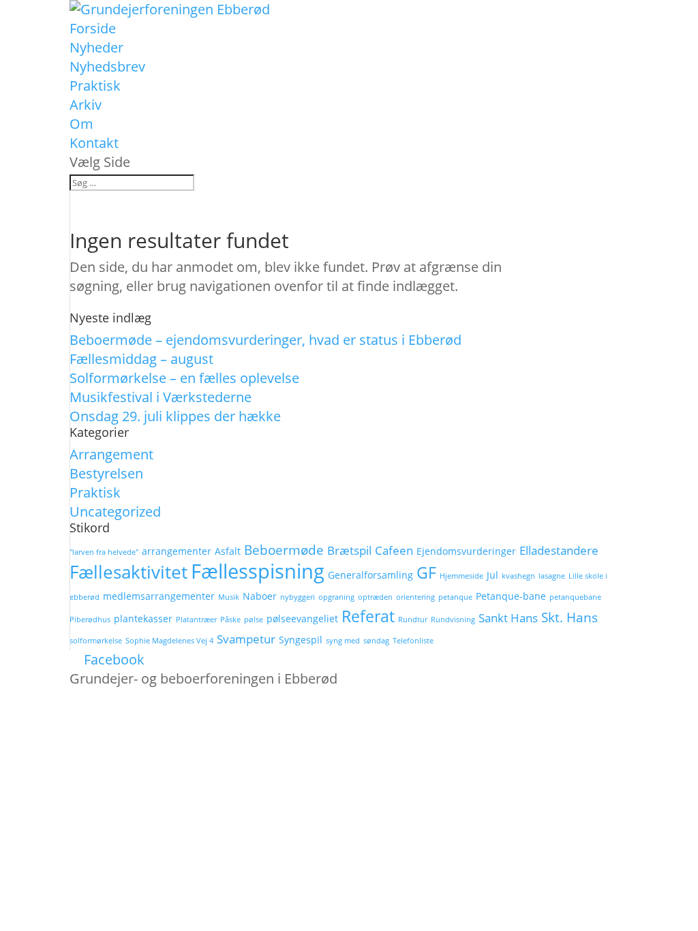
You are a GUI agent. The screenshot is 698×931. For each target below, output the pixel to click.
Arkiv (86, 104)
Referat (368, 616)
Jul (492, 574)
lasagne (551, 576)
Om (81, 124)
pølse (253, 619)
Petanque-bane (511, 596)
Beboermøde (284, 550)
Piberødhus (90, 619)
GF (426, 572)
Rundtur (412, 619)
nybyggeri (297, 597)
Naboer (260, 596)
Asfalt (228, 551)
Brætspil (349, 550)
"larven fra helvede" (104, 552)
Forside (93, 28)
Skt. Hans (569, 617)
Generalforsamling (370, 574)
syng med (343, 640)
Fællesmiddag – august (141, 359)
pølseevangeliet (302, 618)
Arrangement (111, 454)
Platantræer (196, 619)
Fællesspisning (257, 571)
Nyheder (96, 47)
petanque (455, 597)
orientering (415, 597)
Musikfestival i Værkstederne (161, 397)
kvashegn (518, 576)
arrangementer (176, 551)
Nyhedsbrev (107, 66)
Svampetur (246, 639)
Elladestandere (558, 550)
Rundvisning (453, 619)
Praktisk (95, 85)
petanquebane (575, 597)
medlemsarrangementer (159, 596)
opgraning (336, 597)
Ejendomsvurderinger (466, 551)
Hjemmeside (461, 576)
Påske (230, 619)
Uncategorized (115, 511)
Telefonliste (413, 640)
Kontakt (94, 143)
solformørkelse (96, 640)
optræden (375, 597)
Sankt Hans (508, 618)
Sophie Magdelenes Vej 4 (169, 640)
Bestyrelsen (106, 473)
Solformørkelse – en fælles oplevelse (184, 378)
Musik (228, 597)
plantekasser (143, 618)
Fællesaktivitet (128, 572)
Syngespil (300, 639)
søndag (376, 640)
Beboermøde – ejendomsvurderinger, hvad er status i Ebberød (265, 340)
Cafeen (394, 550)
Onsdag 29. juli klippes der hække (175, 416)
